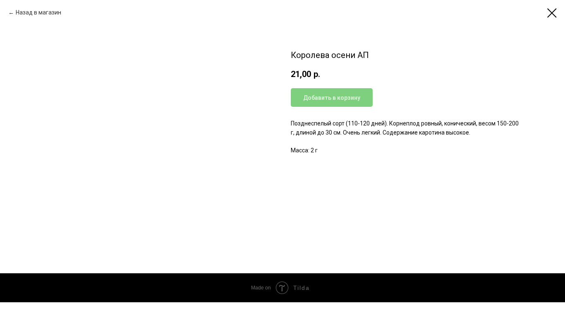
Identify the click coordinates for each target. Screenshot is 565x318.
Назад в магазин (38, 12)
